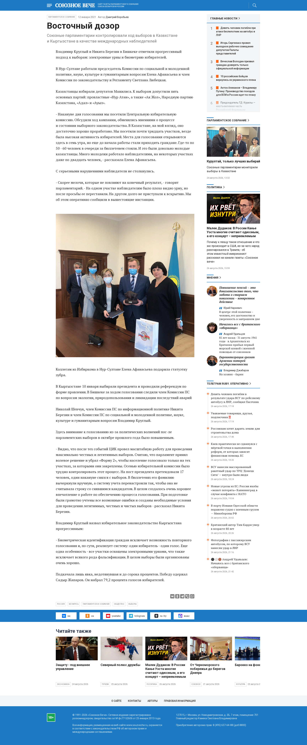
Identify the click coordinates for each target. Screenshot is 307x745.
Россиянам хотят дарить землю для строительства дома (235, 430)
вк (69, 615)
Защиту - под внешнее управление (73, 667)
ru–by (163, 615)
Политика (214, 187)
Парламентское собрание (96, 604)
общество (119, 604)
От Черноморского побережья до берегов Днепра (207, 669)
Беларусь (74, 604)
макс (187, 615)
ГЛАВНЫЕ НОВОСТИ (223, 18)
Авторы (152, 700)
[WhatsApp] (192, 596)
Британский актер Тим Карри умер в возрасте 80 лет (235, 527)
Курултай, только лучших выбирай (233, 161)
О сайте (116, 700)
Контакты (134, 700)
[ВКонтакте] (172, 596)
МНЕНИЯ (212, 277)
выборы (132, 604)
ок (92, 615)
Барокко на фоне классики (255, 665)
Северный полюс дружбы (120, 665)
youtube (116, 615)
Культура (240, 684)
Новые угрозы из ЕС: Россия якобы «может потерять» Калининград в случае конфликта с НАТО (234, 490)
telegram (139, 615)
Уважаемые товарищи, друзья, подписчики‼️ (232, 415)
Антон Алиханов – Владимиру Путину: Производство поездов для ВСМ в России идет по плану (236, 91)
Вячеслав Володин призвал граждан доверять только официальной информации (235, 65)
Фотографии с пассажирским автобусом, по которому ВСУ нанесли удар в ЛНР (231, 544)
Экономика (63, 684)
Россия (61, 604)
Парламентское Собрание (61, 17)
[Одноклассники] (177, 596)
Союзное (196, 684)
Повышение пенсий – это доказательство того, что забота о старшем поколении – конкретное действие (238, 295)
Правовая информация (180, 700)
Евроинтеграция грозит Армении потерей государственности (237, 360)
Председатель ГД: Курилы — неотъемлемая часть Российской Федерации (235, 106)
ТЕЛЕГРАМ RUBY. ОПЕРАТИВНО (227, 383)
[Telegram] (182, 596)
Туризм (105, 684)
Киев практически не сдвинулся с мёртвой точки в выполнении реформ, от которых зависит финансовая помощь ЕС (234, 450)
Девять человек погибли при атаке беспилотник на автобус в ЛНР (236, 31)
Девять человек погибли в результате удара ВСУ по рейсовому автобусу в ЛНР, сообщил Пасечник (235, 398)
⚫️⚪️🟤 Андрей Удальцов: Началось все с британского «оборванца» (230, 563)
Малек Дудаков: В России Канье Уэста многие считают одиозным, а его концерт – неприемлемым (233, 232)
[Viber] (187, 596)
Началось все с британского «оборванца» (239, 326)
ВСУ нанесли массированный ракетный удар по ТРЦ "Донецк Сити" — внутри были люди (232, 471)
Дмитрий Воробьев (117, 17)
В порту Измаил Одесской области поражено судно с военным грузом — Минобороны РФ (235, 509)
